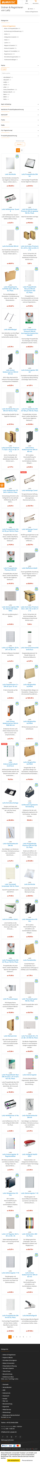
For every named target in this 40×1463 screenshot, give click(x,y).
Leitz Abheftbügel (10, 329)
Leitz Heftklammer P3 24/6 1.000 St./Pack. (10, 491)
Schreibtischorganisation (12, 57)
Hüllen (6, 40)
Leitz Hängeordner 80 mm (29, 920)
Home (31, 8)
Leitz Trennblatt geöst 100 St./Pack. (29, 1000)
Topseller (19, 144)
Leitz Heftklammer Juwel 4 (10, 210)
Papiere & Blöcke (8, 1357)
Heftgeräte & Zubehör (11, 37)
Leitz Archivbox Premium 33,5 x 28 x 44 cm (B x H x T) (29, 609)
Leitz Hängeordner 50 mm (10, 1194)
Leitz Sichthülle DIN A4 (10, 246)
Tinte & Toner (6, 1371)
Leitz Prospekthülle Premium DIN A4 (10, 569)
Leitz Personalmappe (10, 999)
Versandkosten (7, 1387)
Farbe (3, 120)
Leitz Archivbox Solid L (10, 919)
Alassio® (7, 80)
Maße (3, 125)
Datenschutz (6, 1393)
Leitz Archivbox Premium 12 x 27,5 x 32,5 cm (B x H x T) (29, 248)
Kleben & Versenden (8, 1363)
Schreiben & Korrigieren (10, 1360)
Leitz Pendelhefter (29, 960)
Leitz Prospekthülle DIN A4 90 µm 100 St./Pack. (10, 530)
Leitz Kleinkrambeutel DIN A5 (10, 844)
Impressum (6, 1396)
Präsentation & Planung (10, 1366)
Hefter (7, 34)
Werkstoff (4, 115)
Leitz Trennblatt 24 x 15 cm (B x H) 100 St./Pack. (29, 1037)
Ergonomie (6, 1406)
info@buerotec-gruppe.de (9, 1432)
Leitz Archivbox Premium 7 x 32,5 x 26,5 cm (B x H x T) (10, 449)
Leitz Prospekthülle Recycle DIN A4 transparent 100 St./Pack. (29, 289)
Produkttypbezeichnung (9, 136)
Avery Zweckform (10, 89)
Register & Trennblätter (12, 51)
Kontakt (5, 1398)
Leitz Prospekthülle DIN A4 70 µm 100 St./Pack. (10, 961)
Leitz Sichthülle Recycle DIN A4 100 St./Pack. (10, 410)
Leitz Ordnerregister (30, 1075)
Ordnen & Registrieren (31, 11)
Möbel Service (7, 1409)
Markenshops (7, 1412)
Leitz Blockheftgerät (30, 1315)
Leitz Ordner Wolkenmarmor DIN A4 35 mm (10, 372)
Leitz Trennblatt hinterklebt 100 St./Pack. (10, 885)
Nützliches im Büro (8, 1377)
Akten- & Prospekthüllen (12, 28)
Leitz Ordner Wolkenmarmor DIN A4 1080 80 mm (10, 723)
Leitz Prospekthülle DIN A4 (30, 175)
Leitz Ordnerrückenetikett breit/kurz (10, 764)
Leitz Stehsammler (10, 1036)
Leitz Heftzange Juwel (29, 490)
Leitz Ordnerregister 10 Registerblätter (10, 1155)
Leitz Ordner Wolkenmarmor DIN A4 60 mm (29, 1274)
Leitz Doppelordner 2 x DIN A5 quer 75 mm (10, 685)
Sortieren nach (20, 141)
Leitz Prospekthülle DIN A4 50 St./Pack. (10, 1316)
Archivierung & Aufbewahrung (13, 31)
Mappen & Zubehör (10, 45)
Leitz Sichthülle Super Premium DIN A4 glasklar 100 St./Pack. (29, 211)
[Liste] (22, 150)
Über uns (5, 1401)
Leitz (4, 69)
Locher (7, 42)
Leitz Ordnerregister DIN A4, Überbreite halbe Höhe (10, 609)
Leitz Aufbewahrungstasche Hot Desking (30, 805)
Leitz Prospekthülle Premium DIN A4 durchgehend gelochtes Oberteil (29, 332)
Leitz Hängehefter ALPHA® (29, 685)
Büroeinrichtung (7, 1374)
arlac (6, 87)
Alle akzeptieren (13, 1460)
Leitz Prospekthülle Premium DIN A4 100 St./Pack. (30, 845)
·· (26, 1337)
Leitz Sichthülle (10, 174)
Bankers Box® (9, 92)
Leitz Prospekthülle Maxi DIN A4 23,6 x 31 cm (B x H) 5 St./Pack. (10, 1076)
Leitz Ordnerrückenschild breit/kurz (29, 648)
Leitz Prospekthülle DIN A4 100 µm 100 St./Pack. (29, 410)
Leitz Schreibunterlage (10, 803)
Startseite (5, 1384)
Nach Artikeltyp (6, 104)
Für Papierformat (6, 130)
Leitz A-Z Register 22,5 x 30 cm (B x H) (10, 1235)
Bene (6, 94)
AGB (4, 1390)
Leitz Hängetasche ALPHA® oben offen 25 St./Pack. (10, 289)
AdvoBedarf (8, 77)
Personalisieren (27, 1460)
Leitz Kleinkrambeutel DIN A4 (29, 1116)
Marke (3, 65)
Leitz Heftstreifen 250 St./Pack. (29, 1235)
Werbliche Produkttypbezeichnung (12, 109)
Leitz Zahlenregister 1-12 (29, 1193)
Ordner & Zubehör (10, 48)
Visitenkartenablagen (11, 59)
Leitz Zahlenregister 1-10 (10, 1273)
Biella (6, 99)
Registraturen (9, 54)
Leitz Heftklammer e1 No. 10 (10, 1116)
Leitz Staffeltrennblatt (29, 568)
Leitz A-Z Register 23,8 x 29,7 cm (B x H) (10, 648)
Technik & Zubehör (8, 1368)
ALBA (6, 82)
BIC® (6, 97)
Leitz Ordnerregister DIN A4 (29, 371)
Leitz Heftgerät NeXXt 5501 (29, 1155)
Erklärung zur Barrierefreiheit (11, 1415)
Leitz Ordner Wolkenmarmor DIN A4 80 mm (29, 449)
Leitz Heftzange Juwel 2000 (29, 530)
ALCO (6, 84)
